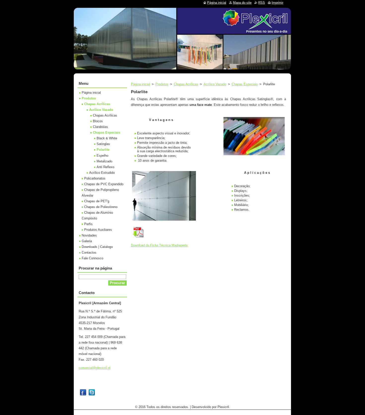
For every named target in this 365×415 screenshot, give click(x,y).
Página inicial (140, 84)
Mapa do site (242, 2)
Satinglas (103, 144)
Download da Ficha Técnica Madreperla (159, 245)
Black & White (107, 138)
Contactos (89, 252)
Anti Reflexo (105, 167)
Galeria (87, 241)
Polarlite (103, 149)
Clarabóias (100, 127)
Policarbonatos (95, 178)
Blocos (98, 121)
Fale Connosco (92, 258)
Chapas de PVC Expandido (103, 184)
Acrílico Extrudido (102, 173)
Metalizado (104, 161)
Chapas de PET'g (96, 201)
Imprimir (277, 2)
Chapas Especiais (245, 84)
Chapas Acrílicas (186, 84)
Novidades (89, 235)
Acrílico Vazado (215, 84)
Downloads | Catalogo (97, 247)
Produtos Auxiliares (98, 230)
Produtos (161, 84)
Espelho (102, 155)
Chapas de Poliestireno (100, 207)
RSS (261, 2)
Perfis (88, 224)
